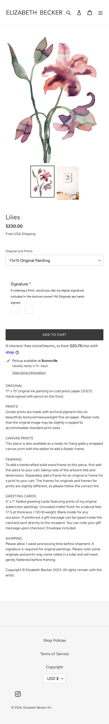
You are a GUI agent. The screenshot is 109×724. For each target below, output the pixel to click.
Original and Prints (19, 251)
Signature (48, 293)
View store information (29, 373)
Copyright (54, 667)
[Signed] (16, 310)
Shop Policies (54, 640)
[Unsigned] (29, 310)
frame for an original (68, 475)
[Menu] (100, 12)
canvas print (15, 449)
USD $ (53, 678)
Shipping (28, 234)
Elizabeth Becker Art (37, 707)
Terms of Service (54, 654)
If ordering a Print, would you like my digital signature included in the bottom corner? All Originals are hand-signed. (48, 296)
